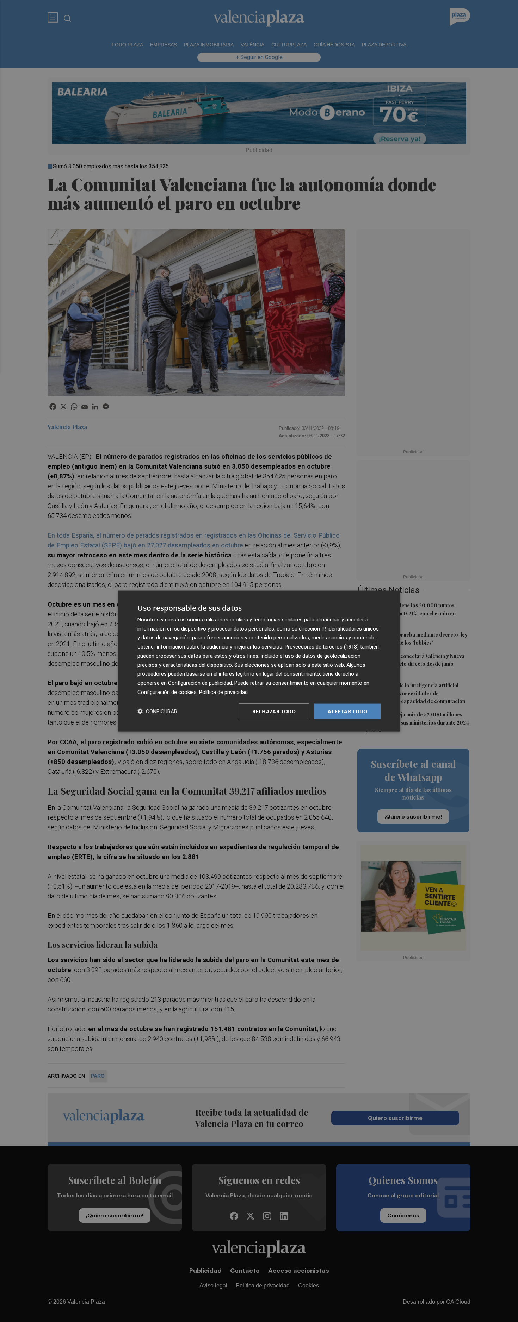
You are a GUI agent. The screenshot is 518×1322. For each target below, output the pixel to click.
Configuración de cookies (167, 692)
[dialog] (259, 661)
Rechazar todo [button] (274, 711)
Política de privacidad (223, 692)
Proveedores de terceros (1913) (322, 647)
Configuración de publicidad (200, 683)
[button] (157, 711)
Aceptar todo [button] (347, 711)
